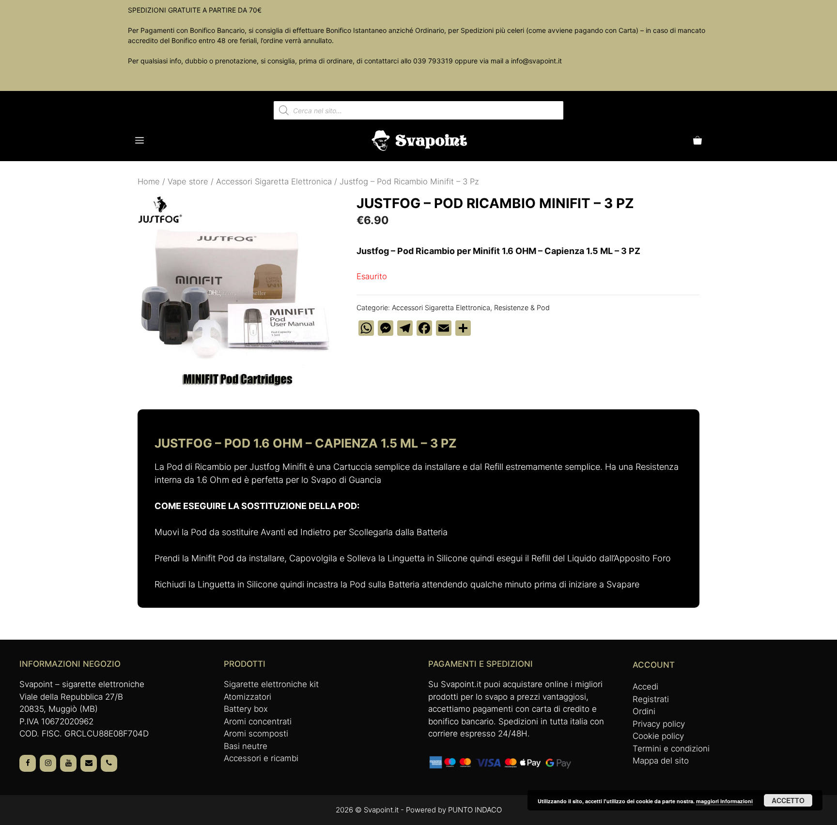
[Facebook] (27, 763)
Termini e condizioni (671, 748)
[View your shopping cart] (697, 140)
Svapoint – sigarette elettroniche (81, 684)
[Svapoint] (420, 140)
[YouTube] (68, 763)
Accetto (788, 800)
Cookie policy (658, 736)
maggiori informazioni (724, 801)
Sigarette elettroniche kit (271, 684)
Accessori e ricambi (261, 758)
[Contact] (88, 763)
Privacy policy (659, 724)
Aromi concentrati (258, 721)
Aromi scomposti (256, 733)
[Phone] (109, 763)
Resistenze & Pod (522, 307)
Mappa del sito (661, 760)
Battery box (246, 709)
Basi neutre (245, 746)
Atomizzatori (247, 697)
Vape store (188, 181)
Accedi (645, 686)
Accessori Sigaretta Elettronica (274, 181)
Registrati (651, 699)
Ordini (644, 711)
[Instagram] (48, 763)
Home (149, 181)
